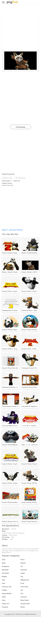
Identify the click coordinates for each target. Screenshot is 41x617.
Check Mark (24, 587)
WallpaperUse (24, 580)
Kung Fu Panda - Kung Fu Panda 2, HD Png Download (18, 291)
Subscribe (23, 570)
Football (4, 590)
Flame (22, 559)
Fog (21, 576)
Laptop (22, 573)
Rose (3, 583)
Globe (4, 597)
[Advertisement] (20, 29)
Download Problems (16, 230)
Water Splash (24, 600)
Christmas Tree (7, 587)
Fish (21, 593)
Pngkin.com (5, 603)
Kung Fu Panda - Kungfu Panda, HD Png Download (17, 483)
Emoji (22, 583)
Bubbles (4, 576)
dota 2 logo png (20, 178)
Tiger (3, 580)
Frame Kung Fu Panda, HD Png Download (15, 406)
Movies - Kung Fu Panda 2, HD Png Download (16, 272)
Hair (21, 590)
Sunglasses (5, 566)
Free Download (20, 127)
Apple (3, 563)
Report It (5, 230)
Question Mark (25, 603)
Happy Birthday (7, 593)
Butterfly (23, 563)
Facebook (5, 607)
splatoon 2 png (7, 178)
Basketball (5, 570)
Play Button (5, 573)
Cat (21, 566)
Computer (23, 597)
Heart (3, 559)
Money (22, 607)
